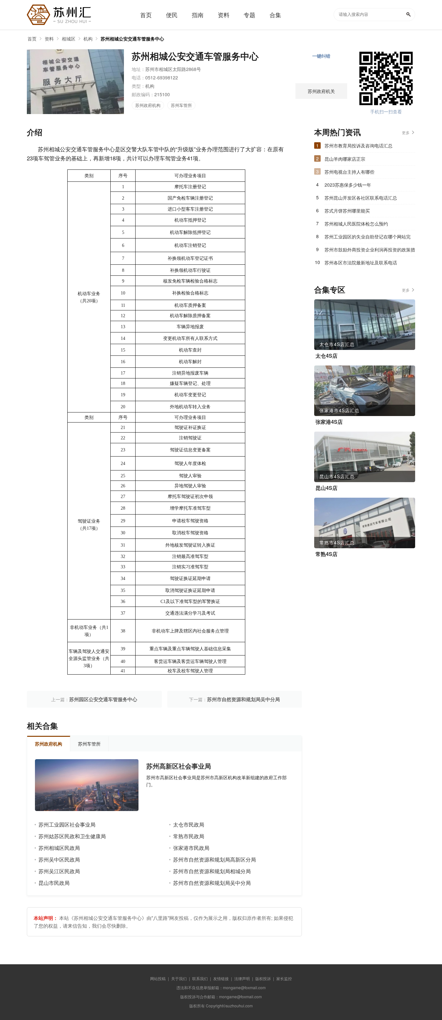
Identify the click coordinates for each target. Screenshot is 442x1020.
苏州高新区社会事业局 (178, 766)
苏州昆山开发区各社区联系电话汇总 (361, 197)
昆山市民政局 (54, 883)
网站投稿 (158, 978)
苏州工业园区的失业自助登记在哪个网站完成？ (368, 238)
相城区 (68, 38)
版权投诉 (263, 978)
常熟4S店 (326, 554)
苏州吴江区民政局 (59, 871)
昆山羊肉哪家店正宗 (345, 159)
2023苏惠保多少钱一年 (348, 184)
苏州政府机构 (147, 105)
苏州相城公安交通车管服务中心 (132, 38)
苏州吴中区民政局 (59, 859)
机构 (88, 38)
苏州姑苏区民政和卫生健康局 (72, 836)
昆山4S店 (326, 488)
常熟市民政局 (188, 836)
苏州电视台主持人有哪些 (349, 171)
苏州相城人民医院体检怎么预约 (356, 223)
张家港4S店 (329, 422)
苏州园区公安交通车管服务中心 (103, 699)
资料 (49, 38)
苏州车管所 (181, 105)
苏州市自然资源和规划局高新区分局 (214, 859)
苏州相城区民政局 (59, 848)
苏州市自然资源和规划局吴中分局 (243, 699)
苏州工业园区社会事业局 (67, 824)
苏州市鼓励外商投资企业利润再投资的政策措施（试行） (370, 251)
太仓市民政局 (188, 824)
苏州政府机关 (321, 91)
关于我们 (179, 978)
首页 (32, 38)
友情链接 (221, 978)
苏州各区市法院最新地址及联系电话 (361, 262)
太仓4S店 (326, 356)
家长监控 (284, 978)
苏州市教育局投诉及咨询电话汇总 (358, 145)
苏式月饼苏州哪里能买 (347, 210)
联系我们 (200, 978)
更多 (406, 132)
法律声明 (242, 978)
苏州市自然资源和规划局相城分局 (212, 871)
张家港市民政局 (191, 848)
